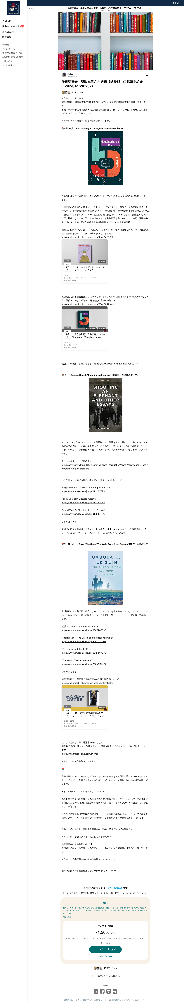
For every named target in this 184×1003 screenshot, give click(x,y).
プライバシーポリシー (10, 49)
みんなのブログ (10, 31)
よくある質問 (7, 65)
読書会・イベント (13, 26)
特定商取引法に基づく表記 (12, 53)
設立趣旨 (6, 37)
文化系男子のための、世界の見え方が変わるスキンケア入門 (84, 1000)
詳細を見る (67, 917)
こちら (106, 976)
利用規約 (5, 45)
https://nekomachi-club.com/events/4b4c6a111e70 (87, 237)
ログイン (176, 3)
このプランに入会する (105, 949)
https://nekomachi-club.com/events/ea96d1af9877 (87, 683)
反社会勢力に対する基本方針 (12, 57)
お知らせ (6, 21)
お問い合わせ (7, 61)
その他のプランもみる (105, 956)
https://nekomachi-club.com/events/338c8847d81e (88, 304)
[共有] (147, 75)
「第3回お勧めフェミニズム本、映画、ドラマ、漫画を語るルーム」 (128, 1000)
